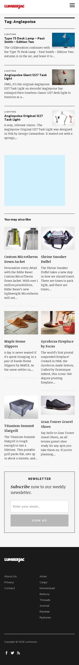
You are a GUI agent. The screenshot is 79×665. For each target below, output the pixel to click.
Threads (45, 600)
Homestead (47, 588)
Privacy (9, 582)
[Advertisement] (34, 180)
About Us (10, 576)
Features (45, 617)
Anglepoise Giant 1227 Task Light (25, 76)
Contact (9, 588)
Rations (44, 594)
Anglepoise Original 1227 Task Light (23, 117)
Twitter (13, 653)
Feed (19, 653)
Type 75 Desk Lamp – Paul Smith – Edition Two (24, 40)
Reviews (45, 611)
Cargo (43, 582)
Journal (44, 606)
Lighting (10, 34)
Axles (43, 576)
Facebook (7, 653)
